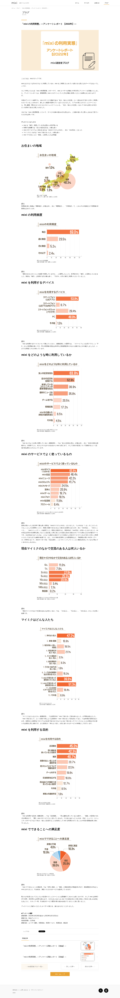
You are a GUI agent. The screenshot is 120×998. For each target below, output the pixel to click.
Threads (106, 990)
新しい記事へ (70, 966)
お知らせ (96, 3)
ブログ (106, 3)
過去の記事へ (89, 966)
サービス (86, 3)
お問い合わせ (24, 990)
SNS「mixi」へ (59, 974)
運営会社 (15, 990)
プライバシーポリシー (37, 990)
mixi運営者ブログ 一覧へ (35, 966)
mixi (14, 3)
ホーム (77, 3)
